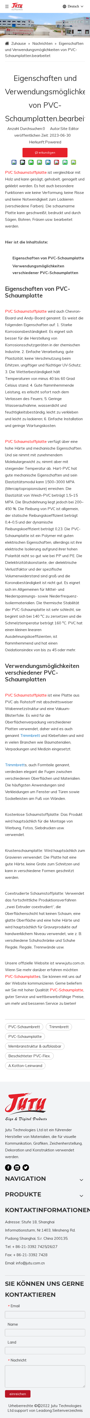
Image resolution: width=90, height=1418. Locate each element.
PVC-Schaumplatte (25, 1036)
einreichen (18, 1394)
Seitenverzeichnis (67, 1410)
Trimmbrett (59, 1026)
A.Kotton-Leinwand (25, 1065)
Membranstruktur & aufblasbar (34, 1046)
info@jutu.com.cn (30, 1263)
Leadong (44, 1410)
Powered (53, 142)
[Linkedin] (17, 1167)
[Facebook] (8, 1167)
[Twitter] (25, 1167)
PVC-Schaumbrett (24, 1026)
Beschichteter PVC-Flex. (29, 1056)
